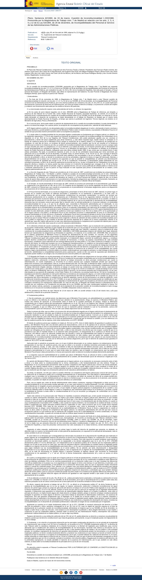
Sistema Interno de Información (89, 570)
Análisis (35, 57)
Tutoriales (101, 570)
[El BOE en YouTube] (80, 573)
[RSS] (61, 573)
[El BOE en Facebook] (71, 573)
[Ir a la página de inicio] (79, 4)
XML (52, 48)
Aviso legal (55, 570)
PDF (35, 48)
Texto (28, 57)
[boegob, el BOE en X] (66, 573)
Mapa (48, 570)
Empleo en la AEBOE (111, 570)
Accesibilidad (63, 570)
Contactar (27, 570)
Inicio (35, 10)
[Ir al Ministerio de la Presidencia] (40, 3)
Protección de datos (73, 570)
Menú (100, 8)
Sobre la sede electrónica (38, 570)
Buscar (41, 10)
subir (114, 565)
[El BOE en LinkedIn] (75, 573)
